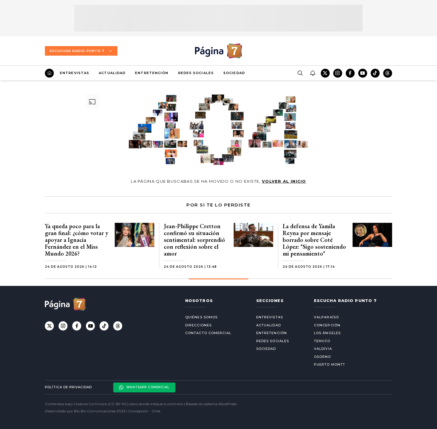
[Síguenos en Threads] (387, 73)
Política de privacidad (68, 387)
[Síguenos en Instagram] (337, 73)
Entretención (151, 73)
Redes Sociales (196, 73)
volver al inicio (284, 181)
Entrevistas (74, 73)
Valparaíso (326, 317)
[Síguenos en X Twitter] (325, 73)
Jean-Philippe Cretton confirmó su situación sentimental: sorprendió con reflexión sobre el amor (194, 239)
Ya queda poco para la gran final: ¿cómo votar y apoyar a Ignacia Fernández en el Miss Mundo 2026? (76, 239)
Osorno (322, 357)
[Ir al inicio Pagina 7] (218, 50)
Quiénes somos (201, 317)
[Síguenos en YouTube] (362, 73)
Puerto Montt (329, 364)
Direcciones (198, 325)
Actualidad (112, 73)
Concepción (327, 325)
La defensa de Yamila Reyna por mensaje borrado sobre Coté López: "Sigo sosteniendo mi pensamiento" (314, 239)
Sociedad (234, 73)
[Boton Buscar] (299, 73)
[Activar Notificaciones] (312, 73)
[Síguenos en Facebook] (350, 73)
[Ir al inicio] (49, 73)
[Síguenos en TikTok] (375, 73)
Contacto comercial (208, 333)
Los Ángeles (327, 333)
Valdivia (323, 349)
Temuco (322, 341)
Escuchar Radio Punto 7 (77, 51)
